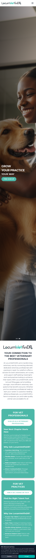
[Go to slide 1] (16, 338)
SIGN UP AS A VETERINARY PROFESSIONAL (18, 422)
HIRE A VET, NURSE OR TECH (18, 493)
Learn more (15, 553)
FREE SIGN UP (9, 179)
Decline (9, 556)
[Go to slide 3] (19, 338)
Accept (27, 556)
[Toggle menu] (32, 3)
